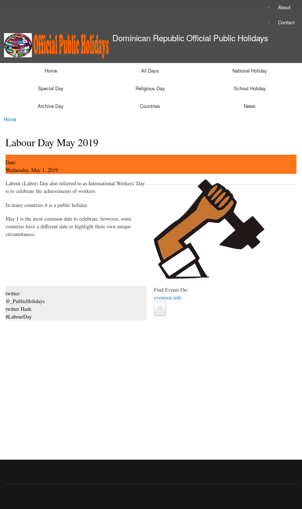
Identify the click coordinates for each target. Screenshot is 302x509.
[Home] (54, 46)
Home (51, 70)
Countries (150, 105)
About (284, 7)
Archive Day (51, 105)
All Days (150, 70)
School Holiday (250, 88)
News (250, 105)
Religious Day (150, 88)
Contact (286, 22)
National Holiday (249, 70)
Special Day (51, 88)
